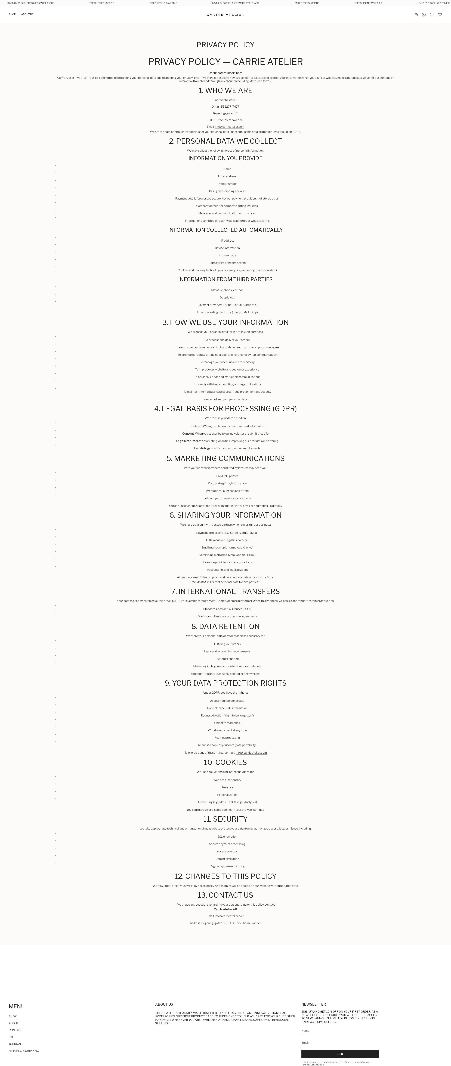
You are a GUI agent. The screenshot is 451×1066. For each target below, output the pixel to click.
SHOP (13, 1016)
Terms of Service (309, 1064)
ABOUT (13, 1023)
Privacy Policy (360, 1062)
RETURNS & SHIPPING (24, 1050)
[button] (12, 14)
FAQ (11, 1037)
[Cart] (440, 15)
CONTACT (15, 1030)
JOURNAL (15, 1044)
